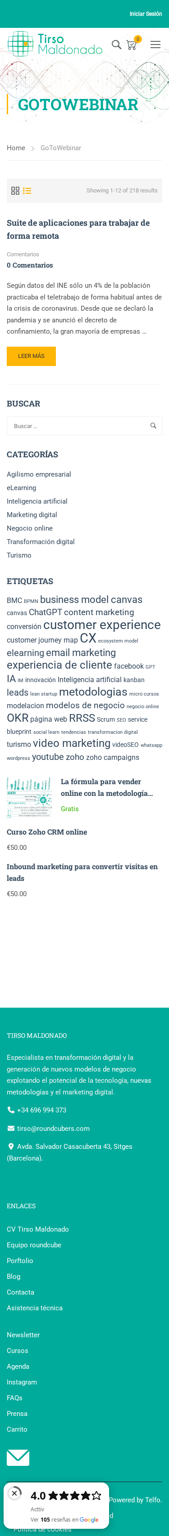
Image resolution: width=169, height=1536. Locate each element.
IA (11, 678)
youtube (48, 756)
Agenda (18, 1366)
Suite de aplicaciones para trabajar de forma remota (78, 229)
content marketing (99, 612)
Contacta (20, 1292)
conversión (24, 626)
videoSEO (125, 744)
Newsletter (23, 1335)
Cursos (17, 1351)
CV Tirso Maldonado (38, 1229)
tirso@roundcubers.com (52, 1129)
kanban (134, 679)
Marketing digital (32, 515)
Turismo (19, 555)
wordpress (18, 758)
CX (88, 638)
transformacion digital (113, 732)
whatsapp (151, 745)
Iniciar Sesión (146, 14)
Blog (13, 1277)
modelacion (25, 705)
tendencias (73, 732)
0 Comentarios (30, 264)
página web (48, 719)
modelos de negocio (85, 705)
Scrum (106, 719)
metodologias (93, 691)
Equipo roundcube (34, 1245)
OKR (17, 717)
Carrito (17, 1429)
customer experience (102, 624)
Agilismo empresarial (39, 474)
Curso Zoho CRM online (47, 831)
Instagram (22, 1382)
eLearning (21, 488)
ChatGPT (45, 612)
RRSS (82, 718)
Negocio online (30, 528)
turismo (19, 744)
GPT (150, 667)
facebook (129, 666)
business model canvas (91, 599)
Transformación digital (41, 542)
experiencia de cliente (59, 665)
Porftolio (20, 1261)
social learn (46, 732)
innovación (40, 679)
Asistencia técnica (35, 1308)
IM (20, 680)
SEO (121, 720)
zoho (75, 757)
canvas (17, 612)
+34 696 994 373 (40, 1110)
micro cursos (144, 694)
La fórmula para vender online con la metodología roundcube (104, 793)
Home (16, 148)
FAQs (15, 1398)
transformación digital (88, 1058)
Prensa (17, 1414)
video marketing (71, 743)
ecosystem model (118, 641)
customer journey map (42, 640)
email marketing (81, 652)
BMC (14, 600)
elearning (25, 652)
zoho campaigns (112, 757)
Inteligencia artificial (37, 501)
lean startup (43, 694)
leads (17, 692)
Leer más (37, 359)
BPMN (31, 601)
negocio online (143, 707)
